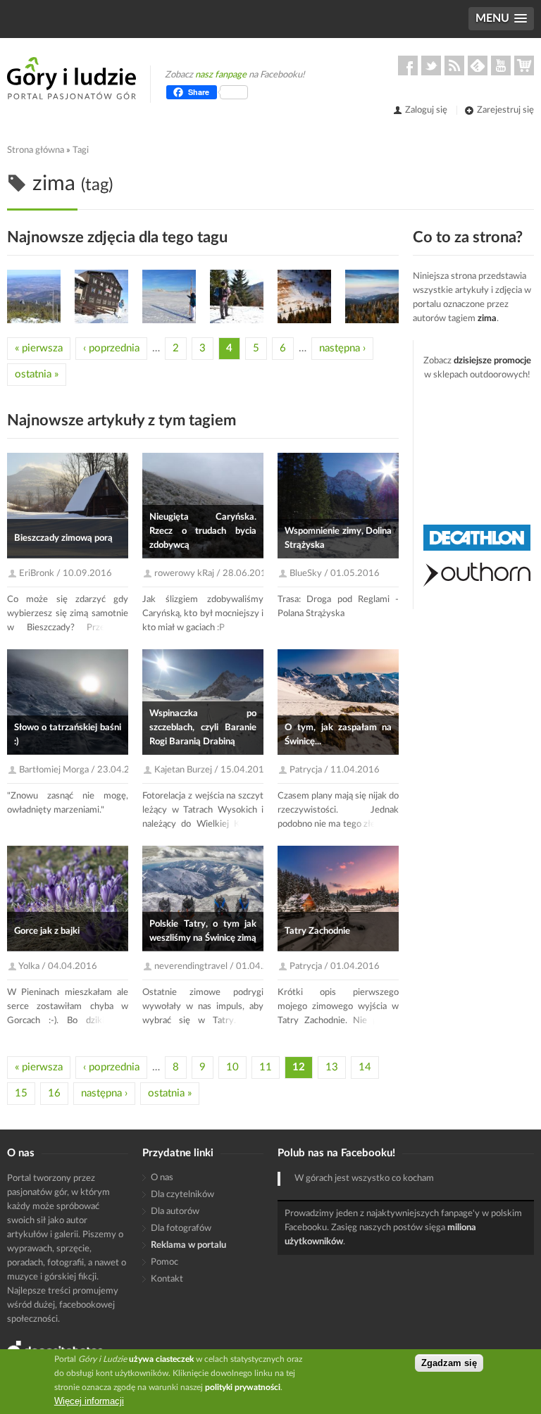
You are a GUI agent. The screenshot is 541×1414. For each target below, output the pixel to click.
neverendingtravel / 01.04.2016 (219, 966)
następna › (342, 348)
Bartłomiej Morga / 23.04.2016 (83, 770)
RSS (454, 65)
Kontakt (167, 1279)
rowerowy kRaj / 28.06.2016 (213, 573)
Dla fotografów (181, 1228)
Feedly (477, 65)
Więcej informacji (89, 1401)
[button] (501, 18)
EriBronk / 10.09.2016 (65, 573)
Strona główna (35, 150)
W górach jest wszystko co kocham (364, 1178)
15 (21, 1093)
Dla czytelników (182, 1194)
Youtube (501, 65)
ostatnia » (36, 374)
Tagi (81, 150)
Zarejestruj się (505, 110)
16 (54, 1093)
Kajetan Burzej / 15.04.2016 (212, 770)
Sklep (524, 65)
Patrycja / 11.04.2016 (335, 770)
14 (365, 1067)
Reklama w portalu (188, 1245)
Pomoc (164, 1262)
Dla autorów (175, 1211)
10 (232, 1067)
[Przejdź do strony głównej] (71, 78)
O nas (162, 1177)
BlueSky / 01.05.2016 (335, 573)
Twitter (431, 65)
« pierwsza (39, 348)
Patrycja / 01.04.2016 (335, 966)
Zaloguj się (426, 110)
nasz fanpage (221, 75)
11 (265, 1067)
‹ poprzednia (111, 348)
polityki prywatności (242, 1387)
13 (331, 1067)
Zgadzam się (449, 1363)
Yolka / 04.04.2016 (57, 966)
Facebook (408, 65)
